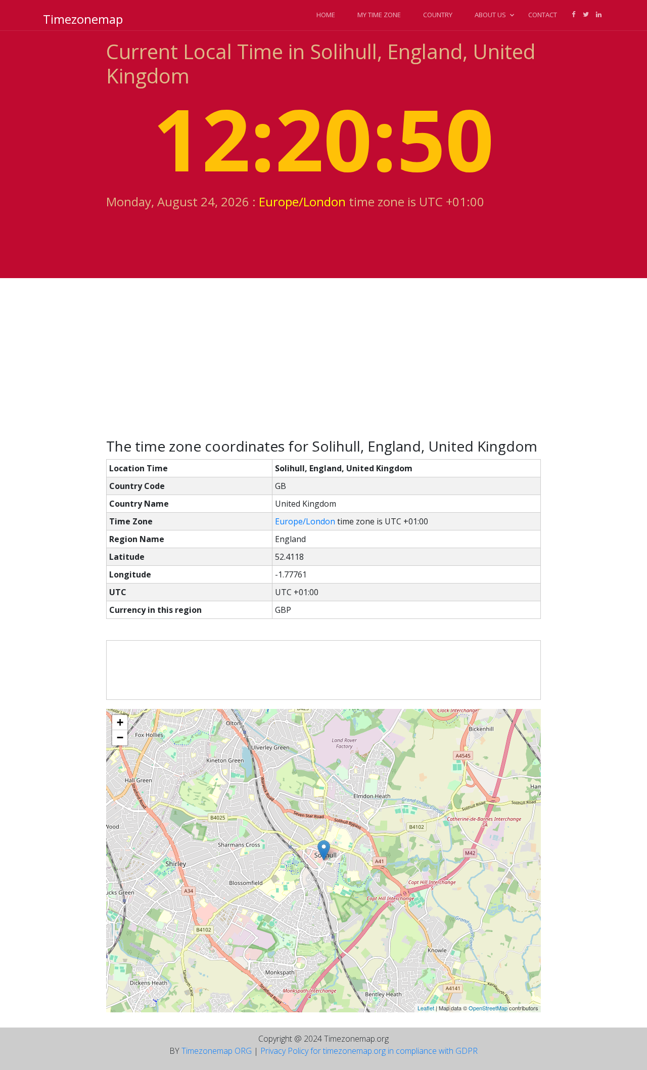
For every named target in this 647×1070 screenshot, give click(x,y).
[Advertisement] (323, 358)
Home (325, 14)
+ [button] (120, 722)
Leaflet (426, 1008)
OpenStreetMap (488, 1008)
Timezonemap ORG (216, 1050)
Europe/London (302, 201)
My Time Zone (379, 14)
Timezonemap (83, 19)
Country (437, 14)
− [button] (120, 737)
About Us (490, 14)
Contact (542, 14)
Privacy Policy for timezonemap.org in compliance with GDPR (369, 1050)
